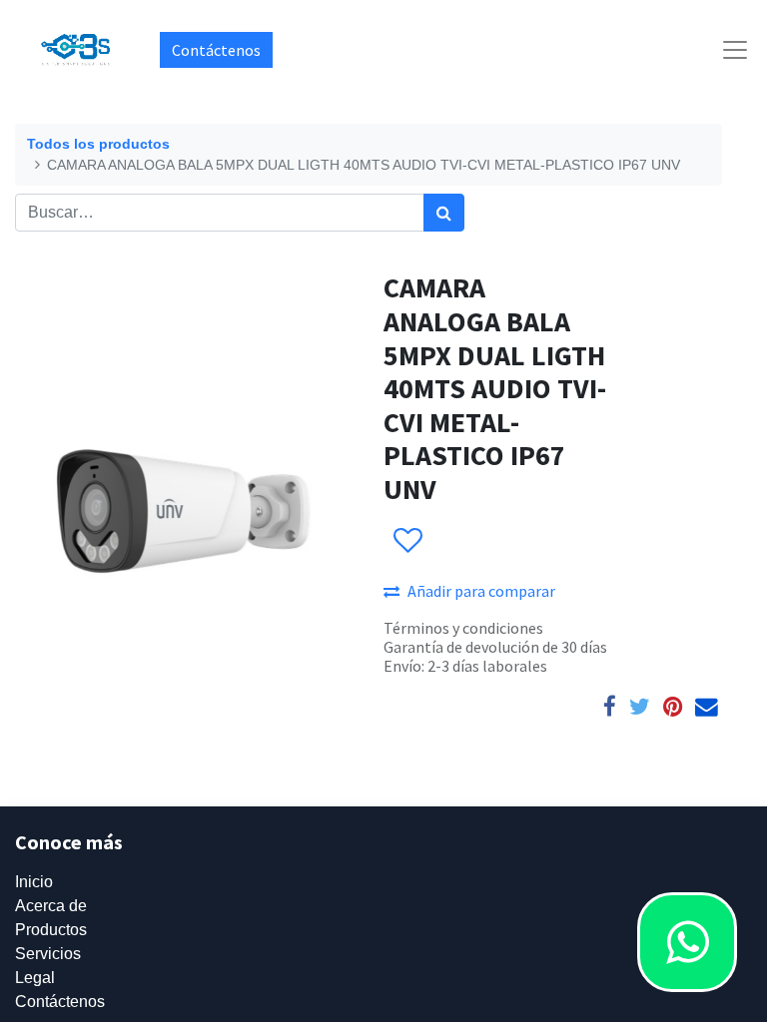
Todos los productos (98, 144)
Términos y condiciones (463, 628)
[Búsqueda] (443, 213)
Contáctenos (216, 50)
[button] (406, 541)
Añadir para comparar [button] (481, 591)
